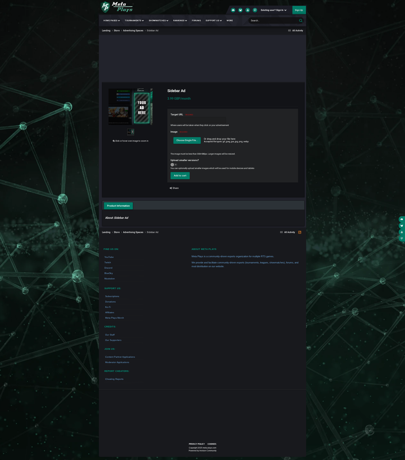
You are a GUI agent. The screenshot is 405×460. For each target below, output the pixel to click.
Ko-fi (108, 307)
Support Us (213, 20)
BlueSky (108, 273)
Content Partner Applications (120, 357)
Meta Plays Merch (114, 318)
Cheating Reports (114, 379)
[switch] (174, 164)
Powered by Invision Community (202, 451)
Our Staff (110, 334)
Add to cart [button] (180, 175)
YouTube (109, 257)
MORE (230, 20)
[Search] (301, 20)
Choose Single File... (187, 140)
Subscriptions (112, 296)
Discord (108, 268)
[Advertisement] (202, 58)
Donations (110, 301)
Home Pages (110, 20)
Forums (196, 20)
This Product (288, 20)
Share (175, 188)
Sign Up (299, 10)
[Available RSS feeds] (299, 232)
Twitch (107, 262)
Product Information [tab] (118, 205)
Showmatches (157, 20)
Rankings (179, 20)
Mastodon (109, 278)
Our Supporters (113, 340)
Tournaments (133, 20)
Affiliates (109, 312)
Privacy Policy (197, 444)
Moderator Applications (117, 362)
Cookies (212, 444)
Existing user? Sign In (272, 10)
